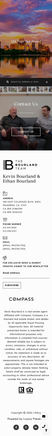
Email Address (11, 272)
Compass (37, 315)
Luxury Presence (34, 418)
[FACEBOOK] (16, 427)
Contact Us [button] (26, 132)
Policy (38, 412)
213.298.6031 (10, 231)
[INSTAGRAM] (26, 427)
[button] (46, 82)
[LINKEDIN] (36, 427)
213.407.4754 (9, 227)
